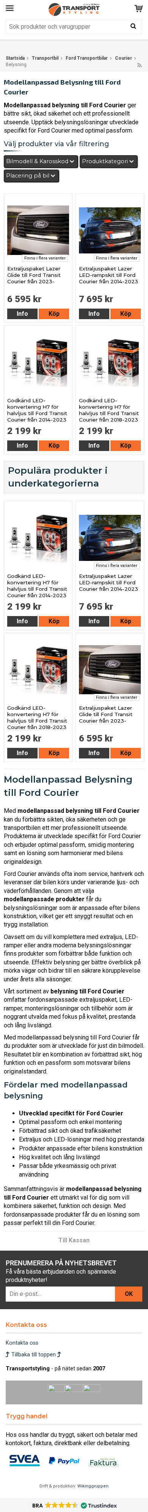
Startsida (15, 58)
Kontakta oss (22, 1343)
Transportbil (45, 58)
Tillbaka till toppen (33, 1354)
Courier (123, 58)
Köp (54, 313)
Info (22, 313)
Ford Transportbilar (87, 58)
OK (129, 1293)
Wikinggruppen (93, 1486)
